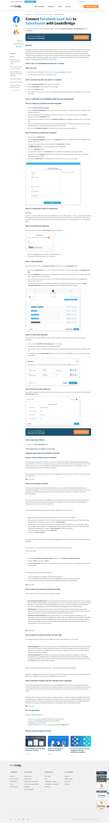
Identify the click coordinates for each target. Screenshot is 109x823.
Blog (46, 779)
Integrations (51, 6)
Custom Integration (29, 789)
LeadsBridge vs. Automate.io (52, 784)
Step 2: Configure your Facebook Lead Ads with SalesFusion (16, 73)
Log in (90, 1)
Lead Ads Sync (28, 776)
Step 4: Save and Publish (16, 82)
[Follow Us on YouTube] (23, 819)
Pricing (60, 6)
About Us (12, 776)
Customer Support (82, 1)
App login (67, 776)
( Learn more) (29, 479)
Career (12, 784)
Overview (19, 41)
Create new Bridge (58, 72)
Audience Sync (28, 779)
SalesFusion (31, 721)
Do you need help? (14, 90)
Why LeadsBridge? (39, 6)
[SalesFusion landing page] (16, 32)
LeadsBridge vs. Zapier (50, 781)
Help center (67, 781)
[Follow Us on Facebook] (10, 819)
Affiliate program (69, 779)
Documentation (17, 44)
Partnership (47, 787)
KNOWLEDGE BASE (40, 723)
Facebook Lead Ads (33, 719)
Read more (28, 754)
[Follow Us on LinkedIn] (19, 819)
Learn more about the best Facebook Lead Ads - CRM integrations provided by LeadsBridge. (51, 668)
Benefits (12, 56)
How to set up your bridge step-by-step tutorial (15, 61)
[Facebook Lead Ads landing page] (16, 19)
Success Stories (14, 787)
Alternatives (19, 47)
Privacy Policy (13, 781)
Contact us (67, 784)
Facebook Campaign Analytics (31, 784)
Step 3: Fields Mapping (15, 79)
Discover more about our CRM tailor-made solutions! (51, 676)
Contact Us (96, 1)
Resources (68, 6)
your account (43, 725)
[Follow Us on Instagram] (14, 819)
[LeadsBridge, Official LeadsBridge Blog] (16, 6)
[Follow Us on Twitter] (28, 819)
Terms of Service (14, 779)
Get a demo (48, 776)
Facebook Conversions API (31, 781)
